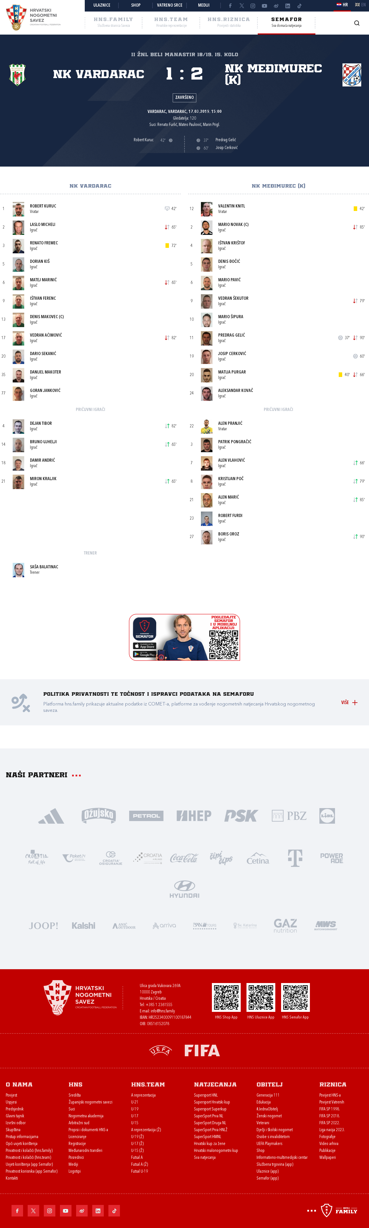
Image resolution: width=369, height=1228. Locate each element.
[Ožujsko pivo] (99, 815)
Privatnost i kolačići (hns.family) (29, 1151)
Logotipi (75, 1171)
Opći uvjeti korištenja (21, 1144)
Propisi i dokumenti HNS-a (88, 1130)
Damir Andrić (42, 461)
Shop (136, 5)
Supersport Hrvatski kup (212, 1102)
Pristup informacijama (22, 1137)
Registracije (77, 1144)
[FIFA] (202, 1050)
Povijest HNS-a (330, 1095)
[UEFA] (160, 1050)
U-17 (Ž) (137, 1144)
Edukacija (264, 1102)
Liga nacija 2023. (332, 1130)
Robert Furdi (230, 516)
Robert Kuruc (43, 206)
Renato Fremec (44, 243)
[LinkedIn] (287, 6)
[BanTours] (204, 925)
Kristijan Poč (231, 479)
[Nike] (51, 815)
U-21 (134, 1102)
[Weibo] (276, 6)
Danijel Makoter (45, 372)
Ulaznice (101, 5)
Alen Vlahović (231, 461)
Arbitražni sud (79, 1123)
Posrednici (76, 1158)
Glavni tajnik (15, 1116)
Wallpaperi (327, 1158)
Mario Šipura (230, 317)
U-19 (134, 1109)
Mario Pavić (229, 280)
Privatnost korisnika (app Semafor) (31, 1171)
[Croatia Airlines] (147, 857)
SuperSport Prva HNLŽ (210, 1130)
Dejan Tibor (41, 424)
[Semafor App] (184, 659)
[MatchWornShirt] (326, 925)
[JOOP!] (43, 925)
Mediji (204, 5)
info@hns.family (163, 1011)
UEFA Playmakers (269, 1144)
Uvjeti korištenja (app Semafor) (29, 1165)
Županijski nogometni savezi (90, 1102)
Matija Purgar (232, 372)
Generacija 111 (268, 1095)
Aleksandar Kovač (235, 391)
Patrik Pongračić (234, 442)
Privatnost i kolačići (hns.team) (28, 1158)
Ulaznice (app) (267, 1171)
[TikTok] (299, 6)
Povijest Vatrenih (331, 1102)
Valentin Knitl (231, 206)
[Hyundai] (184, 888)
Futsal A (137, 1158)
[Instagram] (253, 6)
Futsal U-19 (139, 1171)
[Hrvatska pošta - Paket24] (73, 857)
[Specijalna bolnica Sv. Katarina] (245, 925)
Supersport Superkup (210, 1109)
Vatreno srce (169, 5)
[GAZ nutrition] (285, 925)
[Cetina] (258, 857)
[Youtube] (264, 6)
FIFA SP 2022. (329, 1123)
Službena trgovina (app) (275, 1165)
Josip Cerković (232, 354)
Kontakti (12, 1178)
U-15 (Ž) (137, 1151)
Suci (72, 1109)
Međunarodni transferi (85, 1151)
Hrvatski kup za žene (209, 1144)
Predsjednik (15, 1109)
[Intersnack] (221, 857)
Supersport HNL (206, 1095)
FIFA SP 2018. (329, 1116)
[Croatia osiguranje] (110, 857)
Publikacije (327, 1151)
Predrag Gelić (231, 335)
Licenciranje (77, 1137)
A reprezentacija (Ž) (146, 1130)
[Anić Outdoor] (124, 925)
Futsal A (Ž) (139, 1165)
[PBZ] (289, 815)
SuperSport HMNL (207, 1137)
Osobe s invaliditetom (273, 1137)
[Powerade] (332, 857)
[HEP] (194, 815)
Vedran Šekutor (233, 299)
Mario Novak (230, 225)
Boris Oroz (228, 534)
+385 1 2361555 (159, 1005)
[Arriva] (164, 925)
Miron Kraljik (43, 479)
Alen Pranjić (230, 424)
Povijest (11, 1095)
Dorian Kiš (40, 262)
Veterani (263, 1123)
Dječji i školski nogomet (275, 1130)
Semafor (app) (267, 1178)
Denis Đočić (229, 262)
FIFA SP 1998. (329, 1109)
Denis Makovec (44, 317)
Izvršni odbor (16, 1123)
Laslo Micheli (42, 225)
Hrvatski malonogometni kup (216, 1151)
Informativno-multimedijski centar (282, 1158)
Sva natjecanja (205, 1158)
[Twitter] (241, 6)
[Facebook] (230, 6)
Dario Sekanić (43, 354)
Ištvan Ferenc (43, 299)
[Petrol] (146, 815)
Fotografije (327, 1137)
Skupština (13, 1130)
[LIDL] (327, 815)
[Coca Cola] (184, 857)
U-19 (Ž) (137, 1137)
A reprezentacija (143, 1095)
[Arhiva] (356, 23)
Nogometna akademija (86, 1116)
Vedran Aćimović (46, 335)
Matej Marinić (43, 280)
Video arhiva (328, 1144)
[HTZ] (36, 857)
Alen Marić (228, 497)
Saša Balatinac (44, 567)
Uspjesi (11, 1102)
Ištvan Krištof (231, 243)
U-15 (134, 1123)
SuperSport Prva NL (208, 1116)
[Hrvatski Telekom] (295, 857)
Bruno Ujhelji (43, 442)
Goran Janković (45, 391)
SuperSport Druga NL (210, 1123)
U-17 (134, 1116)
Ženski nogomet (269, 1116)
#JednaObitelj (267, 1109)
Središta (75, 1095)
